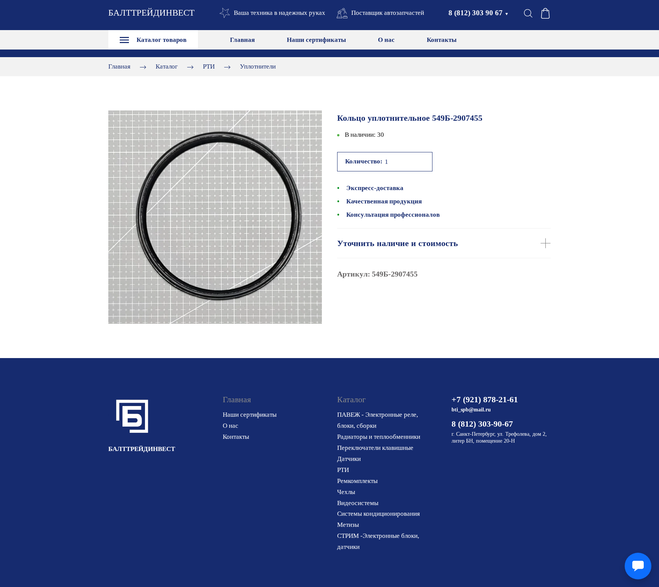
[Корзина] (545, 13)
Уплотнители (258, 66)
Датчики (349, 458)
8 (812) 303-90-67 (482, 424)
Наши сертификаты (316, 39)
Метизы (348, 524)
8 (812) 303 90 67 (478, 13)
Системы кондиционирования (378, 513)
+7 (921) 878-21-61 (485, 399)
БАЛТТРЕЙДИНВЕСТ (151, 13)
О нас (386, 39)
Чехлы (346, 492)
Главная (242, 39)
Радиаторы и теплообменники (378, 436)
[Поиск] (528, 13)
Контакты (441, 39)
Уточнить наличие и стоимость (397, 243)
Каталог (167, 66)
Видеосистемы (357, 503)
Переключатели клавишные (375, 447)
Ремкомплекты (357, 481)
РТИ (209, 66)
